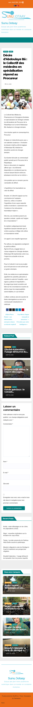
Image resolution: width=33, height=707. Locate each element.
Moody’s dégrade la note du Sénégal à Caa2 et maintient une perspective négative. (16, 549)
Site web (6, 483)
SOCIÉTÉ (19, 367)
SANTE (11, 51)
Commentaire (8, 424)
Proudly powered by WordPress (10, 696)
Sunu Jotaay (9, 23)
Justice (6, 51)
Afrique (15, 603)
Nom (5, 461)
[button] (23, 40)
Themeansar (17, 698)
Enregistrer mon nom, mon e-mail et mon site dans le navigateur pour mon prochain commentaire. (16, 500)
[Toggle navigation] (30, 40)
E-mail (5, 472)
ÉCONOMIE (15, 645)
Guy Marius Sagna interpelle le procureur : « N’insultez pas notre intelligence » (23, 319)
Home (2, 703)
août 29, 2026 (10, 591)
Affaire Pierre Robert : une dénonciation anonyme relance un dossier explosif (10, 319)
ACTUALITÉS (8, 346)
